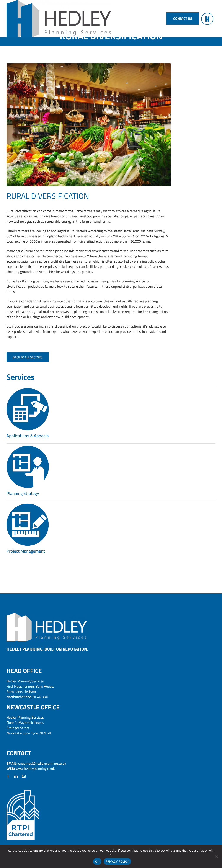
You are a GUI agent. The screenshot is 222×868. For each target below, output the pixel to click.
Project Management (26, 551)
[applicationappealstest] (28, 389)
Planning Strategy (23, 493)
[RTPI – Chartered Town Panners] (23, 791)
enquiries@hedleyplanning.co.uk (42, 763)
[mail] (24, 776)
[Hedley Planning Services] (47, 614)
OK (97, 861)
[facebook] (8, 776)
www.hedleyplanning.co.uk (35, 768)
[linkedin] (16, 776)
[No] (216, 856)
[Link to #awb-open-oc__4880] (207, 19)
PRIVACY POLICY (117, 861)
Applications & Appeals (28, 435)
